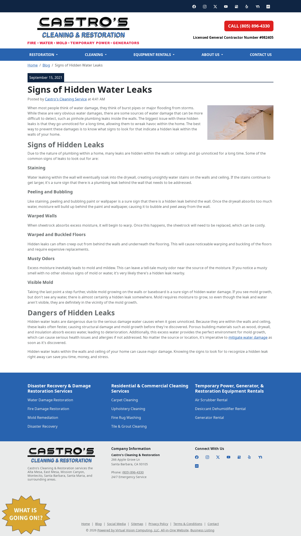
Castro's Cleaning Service (66, 99)
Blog (46, 65)
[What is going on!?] (26, 514)
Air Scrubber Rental (211, 399)
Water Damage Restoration (50, 399)
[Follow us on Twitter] (215, 6)
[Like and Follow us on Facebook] (194, 6)
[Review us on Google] (236, 6)
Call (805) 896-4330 (249, 26)
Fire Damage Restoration (48, 408)
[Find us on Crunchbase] (268, 6)
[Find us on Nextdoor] (257, 6)
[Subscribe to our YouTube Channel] (226, 6)
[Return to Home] (98, 30)
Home (33, 65)
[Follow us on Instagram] (204, 6)
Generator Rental (209, 417)
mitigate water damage (248, 337)
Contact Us (261, 54)
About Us (211, 54)
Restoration (44, 54)
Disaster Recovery (43, 426)
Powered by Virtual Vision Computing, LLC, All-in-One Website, (143, 530)
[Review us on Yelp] (247, 6)
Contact (213, 524)
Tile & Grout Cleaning (129, 426)
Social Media (116, 524)
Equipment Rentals (152, 54)
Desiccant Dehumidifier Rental (220, 408)
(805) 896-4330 (133, 472)
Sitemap (137, 524)
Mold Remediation (43, 417)
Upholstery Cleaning (128, 408)
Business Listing (202, 530)
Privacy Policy (158, 524)
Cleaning (96, 54)
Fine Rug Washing (126, 417)
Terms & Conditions (187, 524)
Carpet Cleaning (124, 399)
